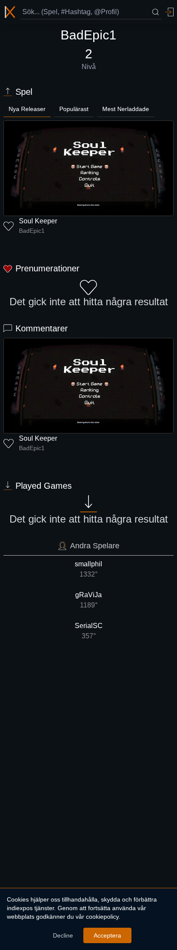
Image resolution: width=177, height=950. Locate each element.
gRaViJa (88, 600)
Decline (63, 935)
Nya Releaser (27, 108)
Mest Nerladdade (125, 108)
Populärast (73, 108)
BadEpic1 (32, 230)
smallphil (88, 569)
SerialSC (89, 631)
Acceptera (107, 935)
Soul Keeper (38, 221)
